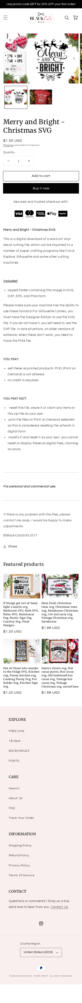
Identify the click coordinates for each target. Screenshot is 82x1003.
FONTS (14, 760)
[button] (5, 17)
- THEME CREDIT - (41, 976)
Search (14, 788)
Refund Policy (19, 855)
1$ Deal (14, 740)
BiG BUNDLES (19, 750)
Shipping (8, 145)
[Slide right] (74, 58)
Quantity (9, 152)
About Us (16, 798)
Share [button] (12, 546)
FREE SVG (16, 731)
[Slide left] (7, 58)
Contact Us (59, 907)
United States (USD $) (38, 952)
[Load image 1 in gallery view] (15, 97)
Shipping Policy (20, 845)
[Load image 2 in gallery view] (41, 97)
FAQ (12, 808)
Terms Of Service (22, 875)
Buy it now (41, 188)
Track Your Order (21, 818)
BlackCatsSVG (24, 976)
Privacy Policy (19, 865)
